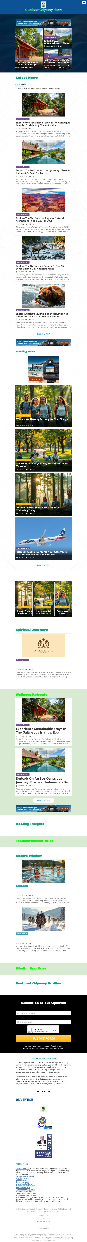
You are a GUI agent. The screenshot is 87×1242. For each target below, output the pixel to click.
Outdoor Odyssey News (25, 1189)
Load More (43, 334)
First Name (20, 1009)
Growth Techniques (28, 88)
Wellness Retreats (54, 88)
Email (18, 1018)
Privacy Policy (40, 1048)
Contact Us (43, 1215)
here (54, 1240)
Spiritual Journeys (41, 88)
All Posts (18, 88)
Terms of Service (43, 1222)
